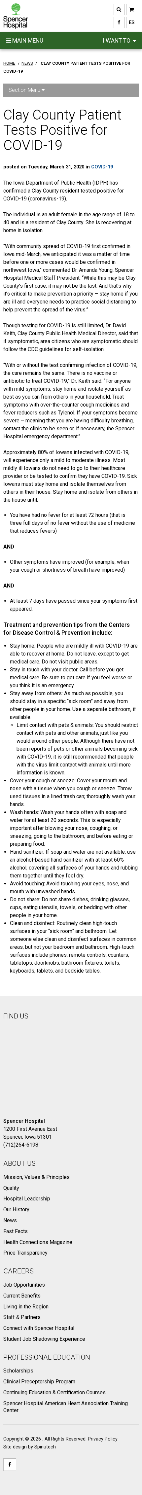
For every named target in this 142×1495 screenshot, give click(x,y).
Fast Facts (15, 1231)
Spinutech (45, 1447)
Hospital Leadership (26, 1198)
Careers (18, 1271)
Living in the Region (26, 1306)
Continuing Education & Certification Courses (54, 1392)
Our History (16, 1209)
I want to (117, 40)
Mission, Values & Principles (36, 1177)
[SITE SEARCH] (119, 9)
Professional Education (46, 1357)
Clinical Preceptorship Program (39, 1381)
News (10, 1220)
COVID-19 (102, 167)
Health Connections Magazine (37, 1242)
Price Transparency (25, 1253)
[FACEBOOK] (119, 22)
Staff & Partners (22, 1317)
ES (130, 22)
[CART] (131, 9)
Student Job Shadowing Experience (44, 1339)
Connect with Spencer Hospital (38, 1328)
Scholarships (18, 1371)
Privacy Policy (103, 1439)
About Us (19, 1163)
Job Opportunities (24, 1285)
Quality (11, 1188)
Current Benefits (22, 1296)
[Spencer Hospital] (15, 16)
